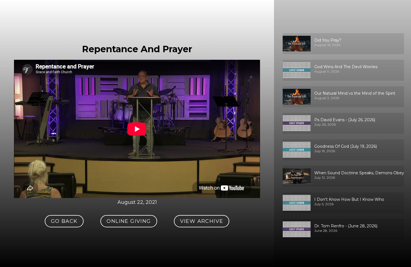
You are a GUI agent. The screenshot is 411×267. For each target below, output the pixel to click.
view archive (201, 221)
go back (64, 221)
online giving (129, 221)
